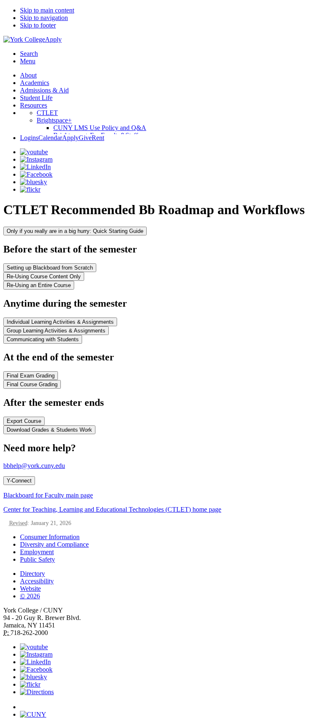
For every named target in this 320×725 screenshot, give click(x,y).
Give (85, 137)
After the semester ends (53, 402)
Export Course (24, 421)
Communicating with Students (43, 339)
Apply (53, 39)
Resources (33, 105)
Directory (32, 573)
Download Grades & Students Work (49, 430)
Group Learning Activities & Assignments (56, 331)
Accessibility (37, 581)
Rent (98, 137)
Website (30, 588)
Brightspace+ (54, 120)
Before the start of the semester (70, 249)
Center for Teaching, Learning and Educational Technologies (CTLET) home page (112, 509)
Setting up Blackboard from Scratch (50, 268)
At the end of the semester (58, 357)
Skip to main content (47, 10)
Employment (37, 551)
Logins (29, 137)
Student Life (36, 97)
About (28, 75)
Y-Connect (19, 481)
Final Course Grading (32, 384)
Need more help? (39, 447)
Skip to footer (38, 25)
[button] (168, 703)
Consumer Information (50, 536)
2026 (30, 596)
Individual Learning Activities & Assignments (60, 322)
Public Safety (37, 559)
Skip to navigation (44, 17)
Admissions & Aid (44, 90)
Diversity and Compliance (54, 544)
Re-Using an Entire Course (39, 285)
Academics (34, 82)
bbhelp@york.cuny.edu (34, 465)
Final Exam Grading (31, 375)
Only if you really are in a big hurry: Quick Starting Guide (75, 231)
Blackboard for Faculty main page (48, 495)
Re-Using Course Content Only (44, 276)
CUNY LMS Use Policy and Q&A (99, 127)
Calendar (50, 137)
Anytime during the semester (65, 303)
